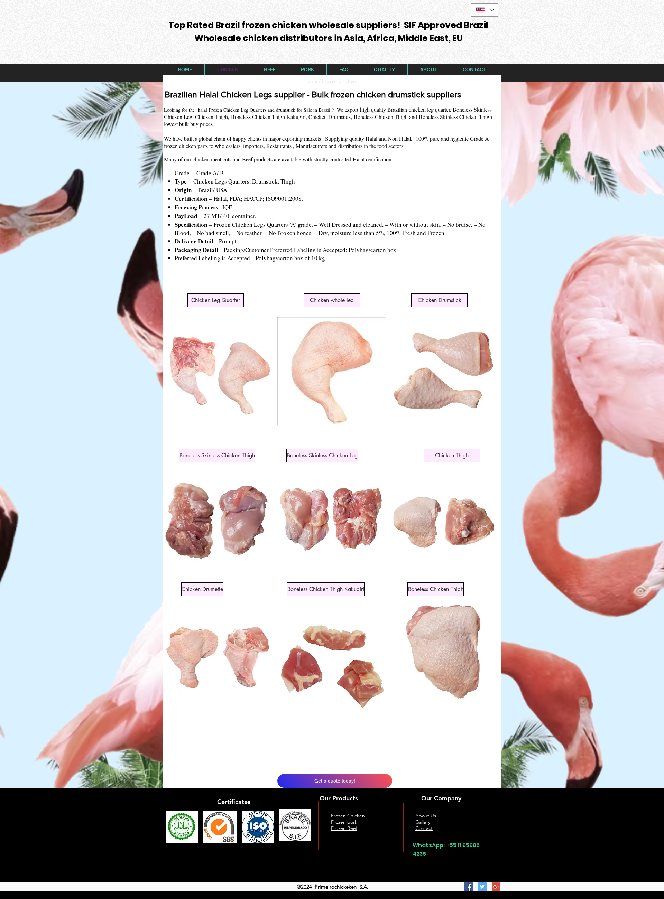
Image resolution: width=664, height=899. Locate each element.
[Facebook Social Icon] (468, 886)
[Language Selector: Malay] (484, 10)
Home (310, 81)
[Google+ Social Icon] (496, 886)
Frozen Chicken (339, 81)
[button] (215, 300)
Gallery (422, 822)
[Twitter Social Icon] (482, 886)
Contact (424, 828)
